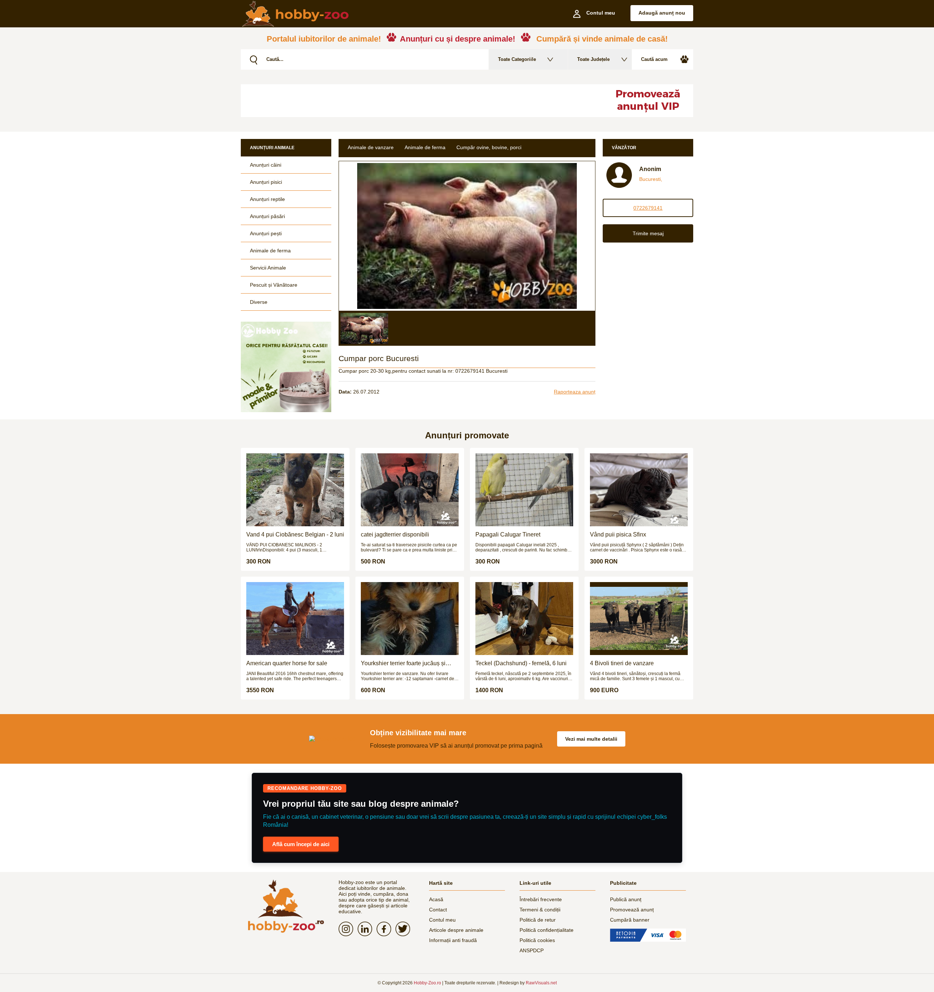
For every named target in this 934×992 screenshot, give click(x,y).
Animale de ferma (270, 250)
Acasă (436, 899)
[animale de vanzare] (286, 906)
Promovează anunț (632, 909)
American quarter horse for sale (286, 663)
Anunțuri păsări (267, 216)
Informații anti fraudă (453, 940)
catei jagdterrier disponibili (395, 534)
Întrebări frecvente (541, 899)
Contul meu (442, 920)
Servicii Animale (268, 268)
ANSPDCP (532, 950)
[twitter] (404, 929)
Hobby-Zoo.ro (427, 982)
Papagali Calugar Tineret (507, 534)
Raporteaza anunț (574, 392)
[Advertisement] (418, 100)
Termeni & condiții (540, 909)
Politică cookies (537, 940)
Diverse (258, 302)
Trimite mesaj (648, 233)
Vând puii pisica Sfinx (618, 534)
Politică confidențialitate (547, 930)
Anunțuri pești (266, 233)
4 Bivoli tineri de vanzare (622, 663)
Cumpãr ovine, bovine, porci (488, 147)
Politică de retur (538, 920)
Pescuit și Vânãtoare (273, 285)
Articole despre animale (456, 930)
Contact (438, 909)
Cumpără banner (629, 920)
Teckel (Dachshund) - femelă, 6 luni (521, 663)
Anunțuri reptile (267, 199)
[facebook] (386, 929)
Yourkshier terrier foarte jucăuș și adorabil (403, 663)
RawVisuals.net (541, 982)
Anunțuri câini (265, 165)
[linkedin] (367, 929)
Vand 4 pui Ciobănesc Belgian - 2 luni (295, 534)
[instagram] (348, 929)
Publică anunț (625, 899)
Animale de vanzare (371, 147)
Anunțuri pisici (266, 182)
